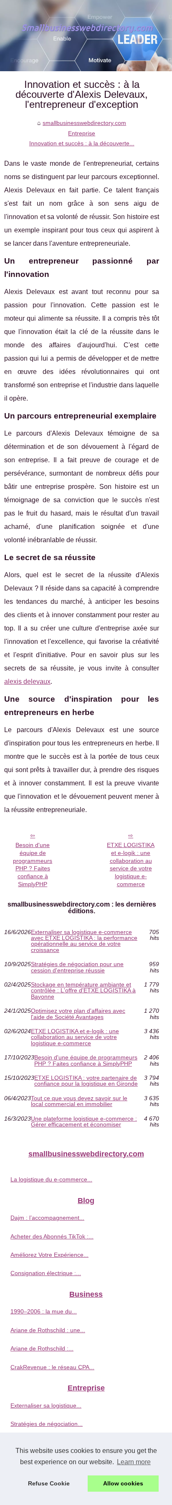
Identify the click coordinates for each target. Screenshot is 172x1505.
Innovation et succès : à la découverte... (81, 143)
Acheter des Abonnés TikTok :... (52, 1236)
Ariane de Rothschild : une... (47, 1330)
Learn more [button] (134, 1461)
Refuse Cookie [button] (49, 1483)
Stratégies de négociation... (46, 1423)
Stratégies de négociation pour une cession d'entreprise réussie (77, 967)
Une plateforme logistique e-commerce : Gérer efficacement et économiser (84, 1122)
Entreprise (81, 133)
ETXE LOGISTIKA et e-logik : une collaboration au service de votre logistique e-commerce (130, 864)
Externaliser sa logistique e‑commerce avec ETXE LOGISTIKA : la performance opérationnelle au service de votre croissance (84, 941)
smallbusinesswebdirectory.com (84, 123)
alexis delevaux (27, 681)
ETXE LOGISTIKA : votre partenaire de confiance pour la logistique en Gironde (86, 1081)
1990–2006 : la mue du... (43, 1311)
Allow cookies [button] (123, 1483)
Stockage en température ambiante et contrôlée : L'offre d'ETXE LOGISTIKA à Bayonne (83, 990)
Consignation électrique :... (45, 1273)
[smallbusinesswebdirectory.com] (86, 35)
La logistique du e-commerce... (51, 1179)
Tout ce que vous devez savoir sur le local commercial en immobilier (79, 1101)
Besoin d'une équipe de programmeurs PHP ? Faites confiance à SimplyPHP (32, 864)
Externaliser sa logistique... (45, 1405)
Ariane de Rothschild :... (41, 1348)
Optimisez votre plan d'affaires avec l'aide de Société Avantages (78, 1014)
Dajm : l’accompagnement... (47, 1217)
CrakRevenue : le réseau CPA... (52, 1367)
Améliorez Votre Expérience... (49, 1254)
